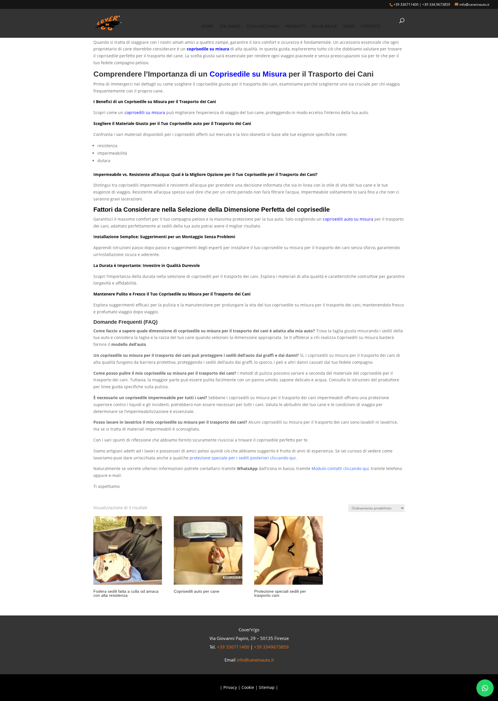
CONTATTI (370, 26)
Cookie (248, 687)
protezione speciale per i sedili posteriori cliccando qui (243, 458)
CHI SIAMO (230, 26)
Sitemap (267, 687)
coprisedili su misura (144, 112)
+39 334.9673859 (436, 4)
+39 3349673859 (271, 647)
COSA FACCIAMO (263, 26)
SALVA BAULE (324, 26)
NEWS (349, 26)
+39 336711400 (405, 4)
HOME (207, 26)
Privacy (230, 687)
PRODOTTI (295, 26)
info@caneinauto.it (255, 660)
